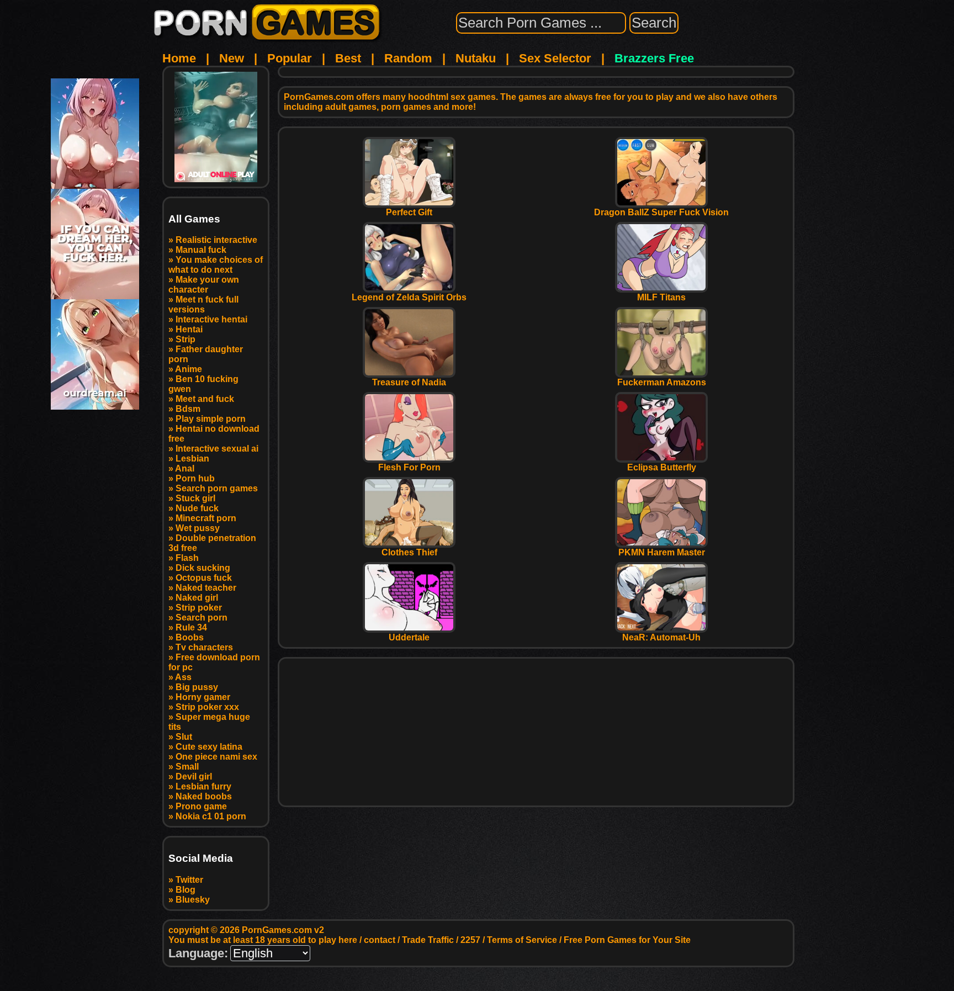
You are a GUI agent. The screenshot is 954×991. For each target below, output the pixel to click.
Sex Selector (555, 58)
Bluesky (193, 899)
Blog (185, 889)
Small (187, 766)
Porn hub (195, 478)
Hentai (189, 329)
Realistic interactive (216, 240)
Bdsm (188, 409)
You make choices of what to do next (215, 264)
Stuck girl (195, 498)
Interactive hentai (211, 319)
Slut (184, 736)
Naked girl (197, 597)
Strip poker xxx (207, 707)
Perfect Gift (409, 212)
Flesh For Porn (409, 467)
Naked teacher (206, 587)
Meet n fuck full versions (203, 304)
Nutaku (475, 58)
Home (179, 58)
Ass (183, 677)
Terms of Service (522, 940)
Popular (289, 58)
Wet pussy (198, 528)
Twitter (189, 879)
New (231, 58)
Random (408, 58)
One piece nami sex (216, 756)
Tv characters (204, 647)
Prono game (201, 806)
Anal (184, 468)
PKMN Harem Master (661, 552)
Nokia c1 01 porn (211, 816)
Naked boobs (204, 796)
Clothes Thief (409, 552)
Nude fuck (197, 508)
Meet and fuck (205, 399)
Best (348, 58)
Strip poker (199, 607)
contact (379, 940)
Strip (185, 339)
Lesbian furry (203, 786)
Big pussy (197, 687)
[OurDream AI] (95, 405)
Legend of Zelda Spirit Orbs (409, 297)
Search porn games (217, 488)
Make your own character (203, 284)
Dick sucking (203, 568)
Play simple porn (211, 418)
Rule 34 (191, 627)
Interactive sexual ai (217, 448)
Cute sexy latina (209, 746)
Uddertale (409, 637)
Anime (188, 369)
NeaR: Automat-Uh (661, 637)
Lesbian (192, 458)
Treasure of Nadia (409, 382)
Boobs (190, 637)
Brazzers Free (654, 58)
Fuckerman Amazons (661, 382)
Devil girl (194, 776)
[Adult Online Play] (215, 127)
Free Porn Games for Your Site (627, 940)
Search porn (201, 617)
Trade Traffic (428, 940)
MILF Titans (661, 297)
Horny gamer (203, 697)
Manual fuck (201, 250)
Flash (187, 558)
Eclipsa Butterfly (661, 467)
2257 (470, 940)
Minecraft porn (206, 518)
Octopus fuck (204, 577)
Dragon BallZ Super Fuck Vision (661, 212)
